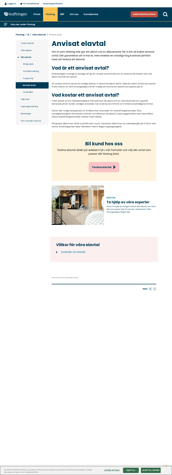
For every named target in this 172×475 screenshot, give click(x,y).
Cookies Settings (111, 470)
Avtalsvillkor (28, 92)
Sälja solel (25, 99)
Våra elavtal (39, 34)
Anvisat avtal (55, 34)
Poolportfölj (28, 78)
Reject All (130, 470)
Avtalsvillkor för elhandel (73, 251)
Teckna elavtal (27, 43)
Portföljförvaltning (31, 71)
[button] (6, 24)
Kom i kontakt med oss (31, 121)
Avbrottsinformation (144, 14)
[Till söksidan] (165, 14)
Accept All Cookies (150, 470)
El (28, 34)
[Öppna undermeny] (18, 57)
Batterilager (26, 113)
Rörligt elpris (28, 64)
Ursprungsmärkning (29, 106)
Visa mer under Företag (23, 24)
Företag (20, 34)
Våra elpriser (26, 50)
